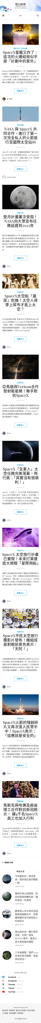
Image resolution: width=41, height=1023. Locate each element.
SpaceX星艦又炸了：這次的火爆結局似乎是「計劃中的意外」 (20, 56)
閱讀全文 (20, 91)
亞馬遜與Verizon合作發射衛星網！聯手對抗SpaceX (20, 391)
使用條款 (20, 1013)
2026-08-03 (19, 945)
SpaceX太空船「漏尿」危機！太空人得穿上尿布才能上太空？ (20, 302)
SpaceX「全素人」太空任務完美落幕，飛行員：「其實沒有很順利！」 (20, 475)
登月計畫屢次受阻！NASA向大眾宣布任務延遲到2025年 (20, 221)
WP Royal (23, 1019)
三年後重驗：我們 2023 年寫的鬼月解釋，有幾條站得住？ (26, 956)
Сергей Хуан (11, 177)
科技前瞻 (24, 48)
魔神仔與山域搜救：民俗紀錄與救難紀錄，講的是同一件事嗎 (26, 897)
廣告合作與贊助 (21, 1010)
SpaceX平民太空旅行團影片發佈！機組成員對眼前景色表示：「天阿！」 (20, 642)
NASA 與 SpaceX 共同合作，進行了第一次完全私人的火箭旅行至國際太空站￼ (20, 135)
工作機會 (5, 1013)
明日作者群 (31, 1010)
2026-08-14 (19, 903)
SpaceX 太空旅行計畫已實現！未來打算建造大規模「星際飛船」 (21, 559)
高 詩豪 (9, 99)
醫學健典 (20, 801)
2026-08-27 (19, 924)
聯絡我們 (12, 1010)
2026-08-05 (19, 886)
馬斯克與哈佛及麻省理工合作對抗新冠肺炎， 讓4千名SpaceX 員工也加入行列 (20, 811)
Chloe (9, 266)
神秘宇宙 (16, 48)
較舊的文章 (8, 862)
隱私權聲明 (13, 1013)
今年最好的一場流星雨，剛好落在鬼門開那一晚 (26, 879)
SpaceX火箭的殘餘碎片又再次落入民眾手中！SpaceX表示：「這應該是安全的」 (20, 729)
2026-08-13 (19, 962)
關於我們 (5, 1010)
